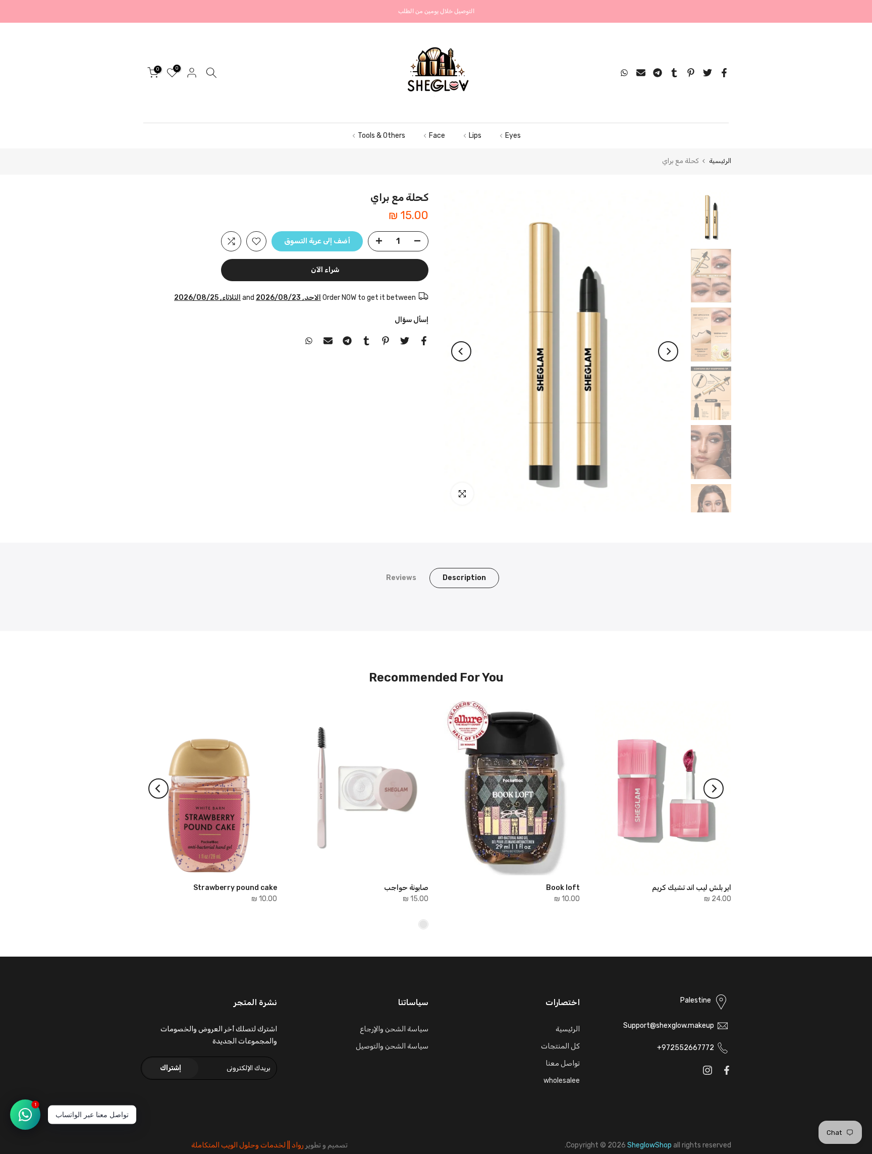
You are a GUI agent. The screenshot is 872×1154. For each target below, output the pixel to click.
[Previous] (668, 351)
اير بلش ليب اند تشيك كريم (691, 887)
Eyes (513, 135)
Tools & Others (381, 135)
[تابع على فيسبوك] (726, 1070)
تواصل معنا (563, 1063)
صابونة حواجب (406, 887)
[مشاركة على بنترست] (690, 73)
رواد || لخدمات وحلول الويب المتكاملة (247, 1145)
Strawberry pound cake (235, 887)
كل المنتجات (560, 1046)
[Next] (461, 351)
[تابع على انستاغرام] (707, 1070)
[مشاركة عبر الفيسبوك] (724, 73)
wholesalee (561, 1080)
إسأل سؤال (411, 320)
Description (464, 577)
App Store (280, 11)
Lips (475, 135)
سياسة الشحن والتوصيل (392, 1046)
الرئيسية (720, 161)
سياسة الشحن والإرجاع (394, 1029)
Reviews (401, 577)
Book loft (563, 887)
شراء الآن (325, 270)
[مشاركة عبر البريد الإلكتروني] (640, 73)
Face (437, 135)
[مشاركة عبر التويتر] (707, 73)
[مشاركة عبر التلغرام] (657, 73)
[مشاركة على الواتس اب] (624, 73)
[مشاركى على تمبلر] (674, 73)
